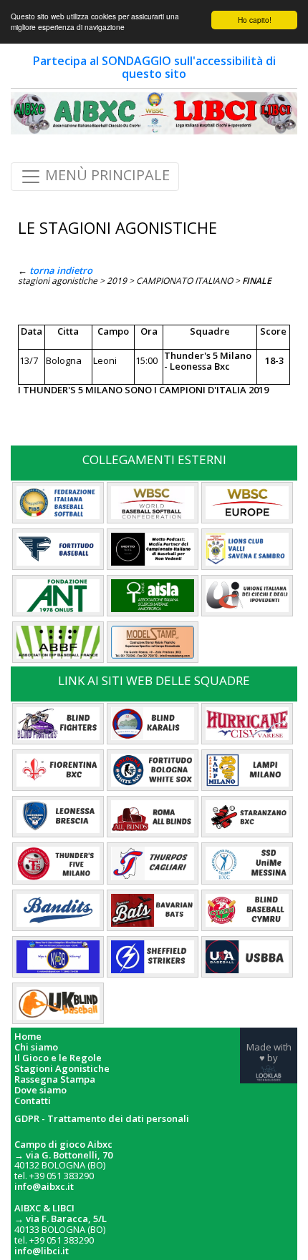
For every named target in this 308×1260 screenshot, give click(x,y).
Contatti (32, 1101)
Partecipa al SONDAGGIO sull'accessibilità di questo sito (154, 67)
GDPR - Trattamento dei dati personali (101, 1118)
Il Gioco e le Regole (58, 1058)
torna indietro (60, 270)
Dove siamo (40, 1090)
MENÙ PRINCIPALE (106, 175)
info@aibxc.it (44, 1186)
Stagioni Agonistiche (62, 1068)
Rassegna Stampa (54, 1079)
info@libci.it (41, 1250)
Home (28, 1036)
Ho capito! (254, 19)
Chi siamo (36, 1047)
